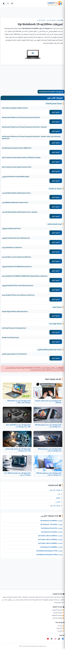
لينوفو (58, 498)
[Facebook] (62, 638)
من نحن (60, 625)
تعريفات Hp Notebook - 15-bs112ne (51, 524)
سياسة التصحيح (57, 612)
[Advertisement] (32, 13)
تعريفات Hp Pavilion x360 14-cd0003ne (50, 539)
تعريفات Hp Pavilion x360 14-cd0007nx (50, 536)
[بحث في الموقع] (8, 3)
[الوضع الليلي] (4, 3)
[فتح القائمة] (12, 3)
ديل (59, 494)
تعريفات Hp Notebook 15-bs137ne (51, 528)
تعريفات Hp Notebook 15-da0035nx (51, 521)
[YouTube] (48, 638)
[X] (51, 638)
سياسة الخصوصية (57, 615)
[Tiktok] (59, 638)
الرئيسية (59, 20)
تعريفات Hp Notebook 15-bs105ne (51, 532)
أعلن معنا (59, 628)
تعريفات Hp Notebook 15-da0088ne (51, 547)
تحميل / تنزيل (56, 112)
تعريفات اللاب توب (51, 20)
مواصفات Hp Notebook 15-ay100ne (50, 91)
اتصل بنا (60, 631)
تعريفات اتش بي (41, 20)
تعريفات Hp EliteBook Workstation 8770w (49, 551)
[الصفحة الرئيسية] (38, 3)
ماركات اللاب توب (55, 505)
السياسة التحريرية (57, 610)
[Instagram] (55, 638)
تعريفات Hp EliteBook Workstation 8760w (49, 555)
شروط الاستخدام (57, 618)
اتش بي (57, 501)
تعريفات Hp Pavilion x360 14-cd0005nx (50, 543)
